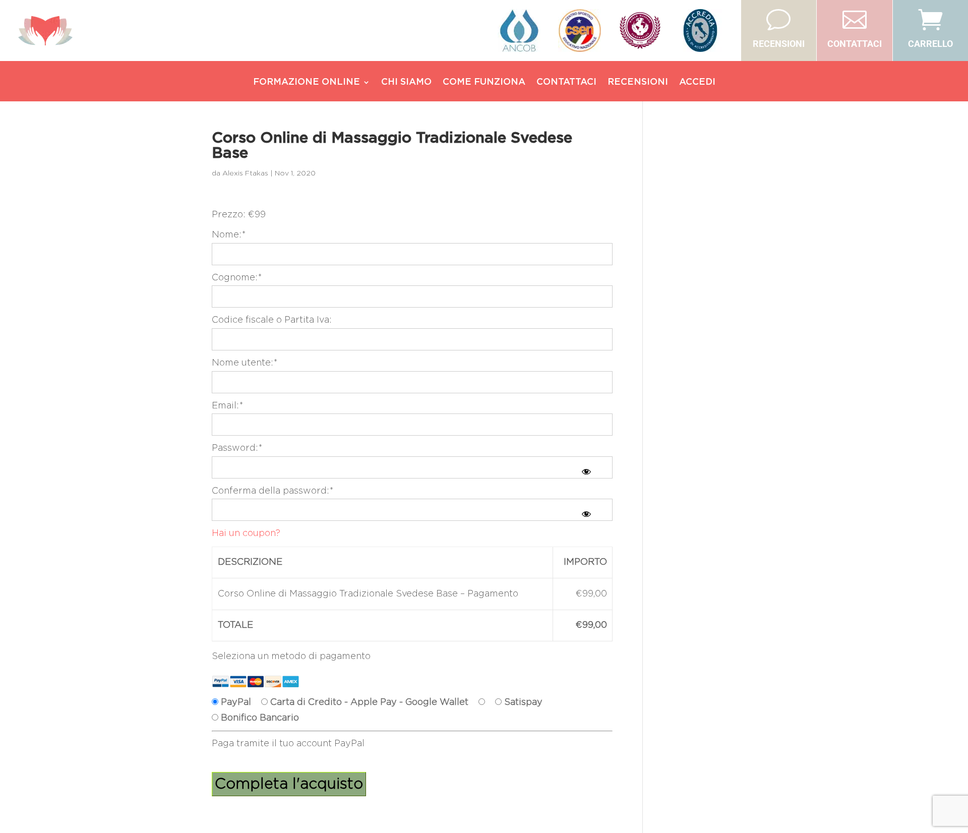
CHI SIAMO (406, 83)
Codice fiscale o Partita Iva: (272, 320)
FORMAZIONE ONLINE (306, 83)
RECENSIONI (779, 43)
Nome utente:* (245, 363)
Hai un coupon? (246, 533)
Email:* (228, 405)
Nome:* (229, 235)
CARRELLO (930, 43)
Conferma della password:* (273, 491)
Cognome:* (237, 277)
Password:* (237, 448)
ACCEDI (697, 83)
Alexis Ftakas (245, 173)
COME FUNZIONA (484, 83)
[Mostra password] (586, 471)
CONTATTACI (854, 43)
